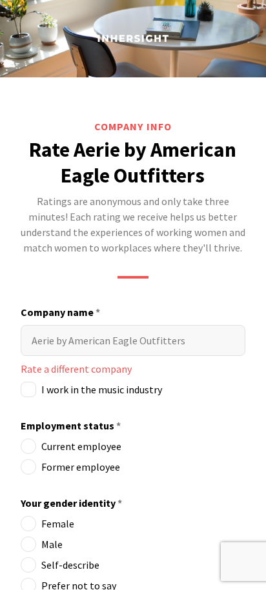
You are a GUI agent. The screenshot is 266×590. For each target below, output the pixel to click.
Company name (60, 312)
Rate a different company (76, 368)
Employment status (71, 425)
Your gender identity (71, 503)
